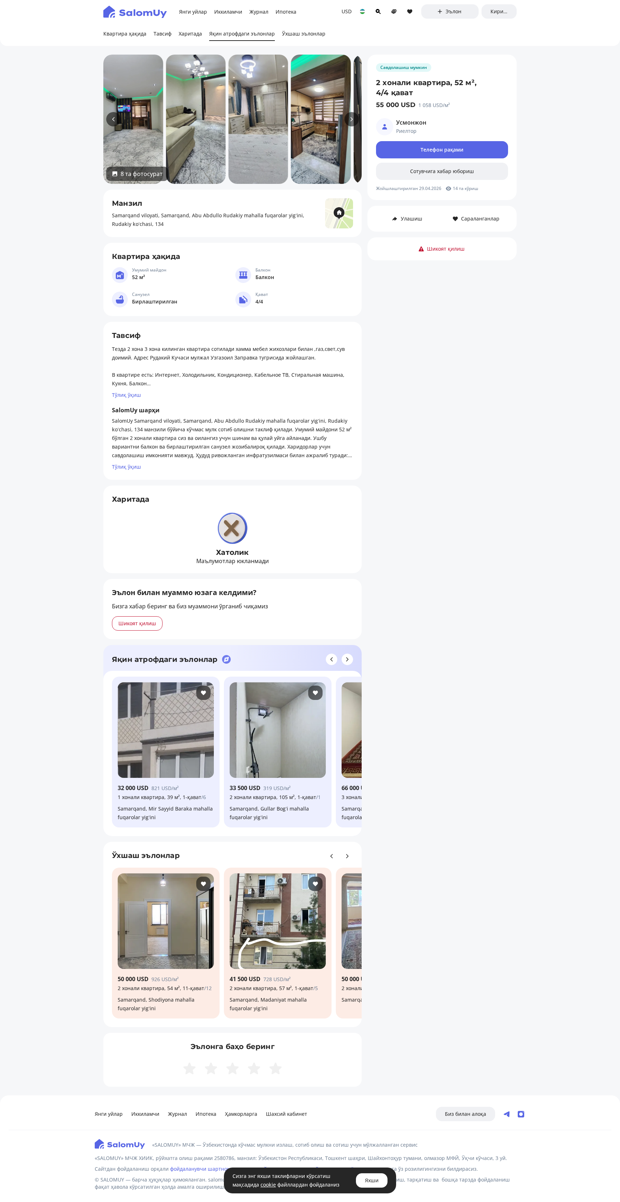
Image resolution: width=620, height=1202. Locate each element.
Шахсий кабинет (286, 1113)
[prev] (113, 119)
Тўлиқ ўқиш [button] (126, 394)
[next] (351, 119)
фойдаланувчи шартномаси (204, 1168)
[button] (137, 174)
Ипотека (206, 1113)
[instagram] (521, 1114)
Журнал (177, 1113)
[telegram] (506, 1114)
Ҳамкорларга (241, 1113)
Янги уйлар (109, 1113)
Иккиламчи (145, 1113)
